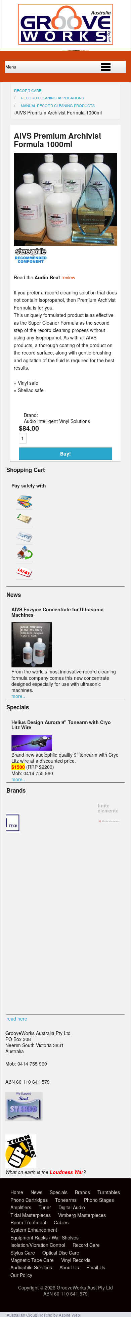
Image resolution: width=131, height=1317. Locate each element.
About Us (69, 1267)
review (68, 277)
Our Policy (21, 1275)
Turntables (108, 1192)
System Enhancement (33, 1229)
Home (16, 1192)
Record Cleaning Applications (52, 97)
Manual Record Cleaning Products (58, 105)
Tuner (45, 1207)
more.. (18, 696)
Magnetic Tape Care (32, 1260)
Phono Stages (99, 1199)
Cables (61, 1222)
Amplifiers (20, 1207)
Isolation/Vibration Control (37, 1244)
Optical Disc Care (60, 1252)
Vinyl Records (75, 1260)
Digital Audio (71, 1207)
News (36, 1192)
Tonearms (66, 1199)
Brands (82, 1192)
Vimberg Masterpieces (82, 1215)
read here (16, 1018)
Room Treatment (28, 1222)
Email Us (95, 1267)
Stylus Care (22, 1252)
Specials (59, 1192)
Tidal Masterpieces (30, 1215)
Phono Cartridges (29, 1199)
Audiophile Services (31, 1267)
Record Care (27, 90)
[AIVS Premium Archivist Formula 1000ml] (65, 243)
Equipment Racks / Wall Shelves (44, 1237)
